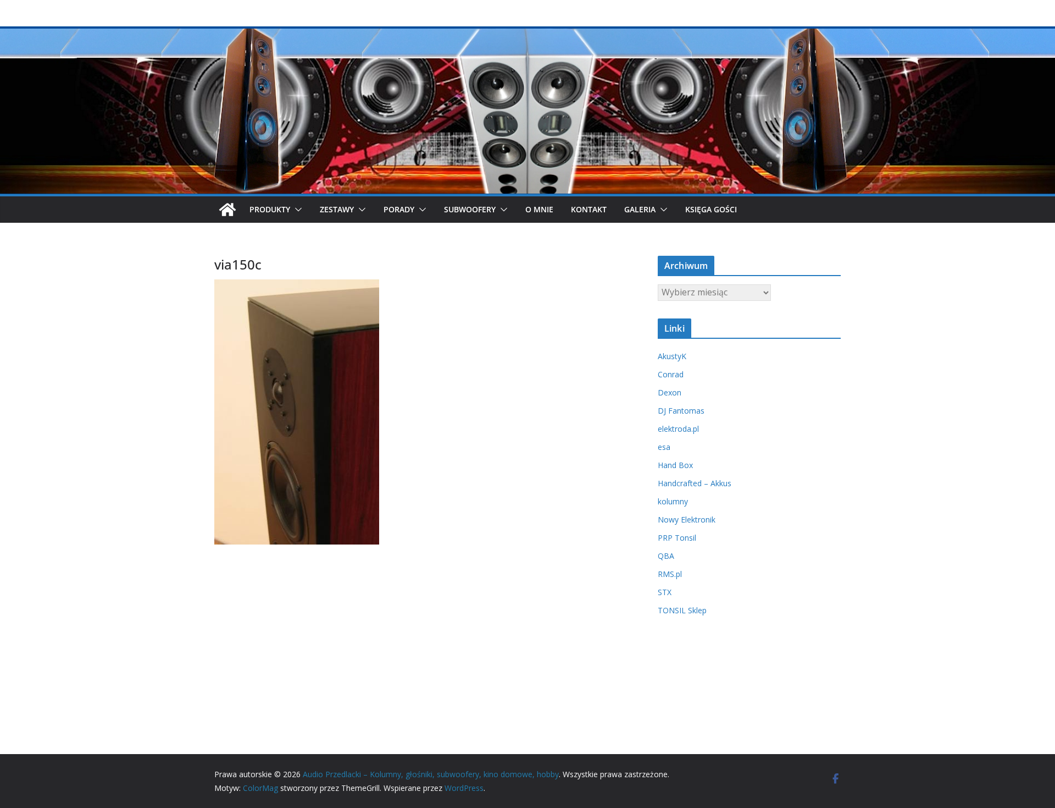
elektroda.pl (678, 429)
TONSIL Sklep (682, 610)
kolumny (673, 501)
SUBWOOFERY (470, 209)
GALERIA (640, 209)
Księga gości (711, 209)
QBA (666, 556)
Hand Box (675, 465)
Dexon (669, 392)
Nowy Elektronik (686, 519)
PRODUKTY (269, 209)
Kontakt (589, 209)
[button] (296, 209)
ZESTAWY (337, 209)
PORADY (399, 209)
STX (664, 592)
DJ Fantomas (681, 410)
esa (664, 447)
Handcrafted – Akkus (694, 483)
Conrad (671, 374)
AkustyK (672, 356)
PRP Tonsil (677, 537)
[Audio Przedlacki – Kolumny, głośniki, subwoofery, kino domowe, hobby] (527, 34)
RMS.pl (670, 574)
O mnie (539, 209)
